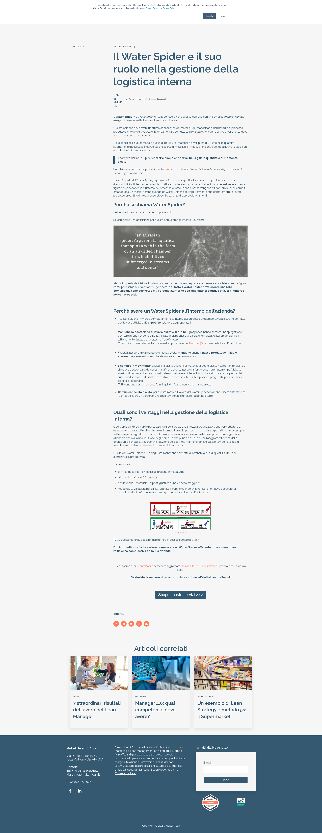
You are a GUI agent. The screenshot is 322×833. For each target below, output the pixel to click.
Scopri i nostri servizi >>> (180, 594)
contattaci (144, 566)
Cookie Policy (169, 8)
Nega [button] (223, 15)
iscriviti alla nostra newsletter (199, 566)
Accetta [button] (209, 15)
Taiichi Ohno (171, 169)
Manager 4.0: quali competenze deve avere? (155, 709)
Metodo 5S (196, 343)
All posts (78, 46)
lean (76, 696)
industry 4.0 (142, 696)
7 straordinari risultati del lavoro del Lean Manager (97, 709)
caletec (183, 532)
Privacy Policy (152, 8)
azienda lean (205, 696)
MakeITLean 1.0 (137, 99)
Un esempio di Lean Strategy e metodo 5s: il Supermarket (221, 709)
